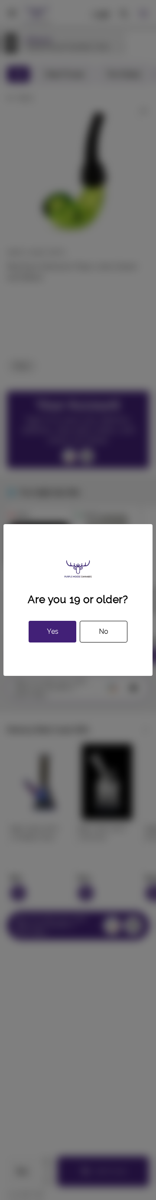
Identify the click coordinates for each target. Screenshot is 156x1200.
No (103, 631)
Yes (52, 631)
